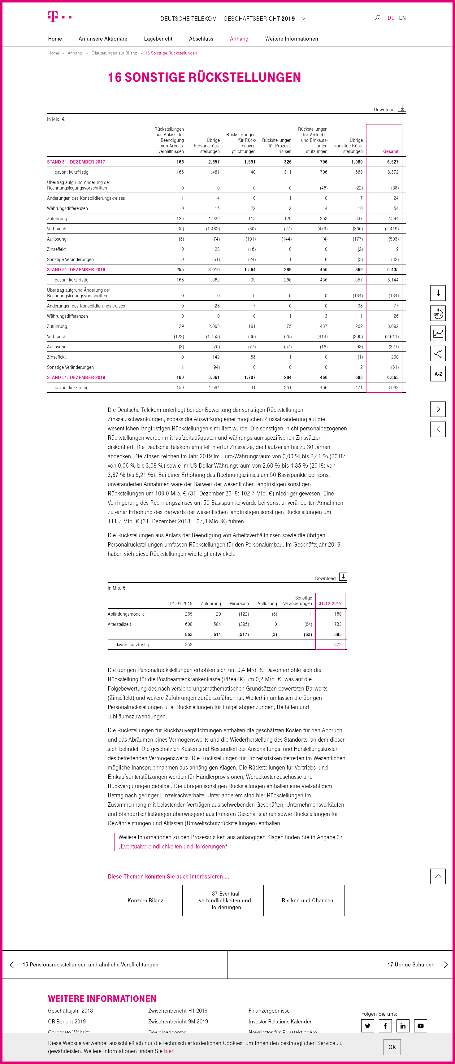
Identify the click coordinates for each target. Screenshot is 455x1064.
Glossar (437, 374)
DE (391, 18)
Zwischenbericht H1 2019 (177, 1010)
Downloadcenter (167, 1032)
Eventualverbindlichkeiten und (173, 846)
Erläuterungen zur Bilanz (114, 53)
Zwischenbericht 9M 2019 (178, 1021)
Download (384, 109)
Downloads (437, 293)
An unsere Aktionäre (103, 38)
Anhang (239, 38)
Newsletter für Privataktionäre (283, 1032)
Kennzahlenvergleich (437, 334)
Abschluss (201, 38)
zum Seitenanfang (438, 876)
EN (402, 18)
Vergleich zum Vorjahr (437, 314)
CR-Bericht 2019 (67, 1021)
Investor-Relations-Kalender (280, 1021)
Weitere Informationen (291, 38)
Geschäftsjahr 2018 (70, 1010)
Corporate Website (69, 1032)
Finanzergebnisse (269, 1010)
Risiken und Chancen (307, 900)
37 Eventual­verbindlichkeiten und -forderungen (226, 900)
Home (53, 53)
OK (392, 1047)
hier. (169, 1051)
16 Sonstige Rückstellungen (171, 53)
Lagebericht (158, 38)
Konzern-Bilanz (145, 900)
